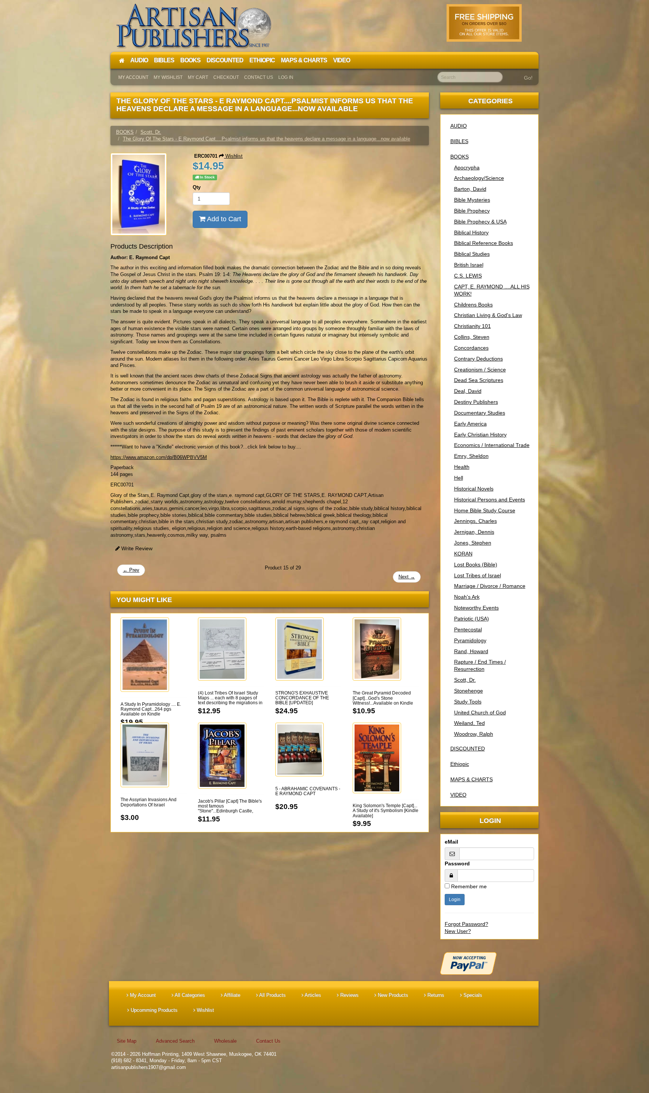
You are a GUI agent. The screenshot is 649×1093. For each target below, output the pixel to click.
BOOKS (459, 157)
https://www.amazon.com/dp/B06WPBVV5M (158, 457)
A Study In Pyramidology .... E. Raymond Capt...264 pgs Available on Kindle (151, 709)
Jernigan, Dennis (474, 532)
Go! (528, 78)
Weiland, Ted (469, 723)
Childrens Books (473, 305)
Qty (197, 187)
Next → (406, 577)
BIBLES (459, 141)
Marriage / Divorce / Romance (489, 586)
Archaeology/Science (479, 178)
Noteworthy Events (476, 608)
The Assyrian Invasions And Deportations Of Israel (149, 802)
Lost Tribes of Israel (477, 575)
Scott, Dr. (465, 680)
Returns (435, 995)
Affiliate (231, 995)
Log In (285, 77)
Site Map (126, 1041)
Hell (458, 478)
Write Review (136, 548)
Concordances (471, 348)
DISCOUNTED (467, 749)
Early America (470, 424)
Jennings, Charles (475, 521)
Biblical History (471, 232)
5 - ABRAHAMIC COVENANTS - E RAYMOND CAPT (307, 791)
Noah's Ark (467, 597)
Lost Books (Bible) (475, 565)
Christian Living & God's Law (488, 315)
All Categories (189, 995)
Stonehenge (468, 691)
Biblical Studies (472, 254)
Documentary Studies (479, 413)
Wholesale (225, 1041)
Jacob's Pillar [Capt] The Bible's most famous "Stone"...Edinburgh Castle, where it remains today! (230, 809)
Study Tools (467, 702)
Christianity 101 (472, 326)
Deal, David (467, 391)
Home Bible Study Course (484, 510)
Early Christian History (480, 435)
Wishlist (233, 156)
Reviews (349, 995)
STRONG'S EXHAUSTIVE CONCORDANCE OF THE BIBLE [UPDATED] (302, 697)
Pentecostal (468, 630)
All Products (272, 995)
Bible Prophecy (472, 211)
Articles (312, 995)
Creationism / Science (480, 370)
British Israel (468, 265)
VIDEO (458, 795)
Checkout (226, 77)
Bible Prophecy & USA (480, 222)
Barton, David (470, 189)
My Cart (198, 77)
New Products (392, 995)
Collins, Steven (471, 337)
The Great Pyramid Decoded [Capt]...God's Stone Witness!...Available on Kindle (383, 697)
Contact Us (258, 77)
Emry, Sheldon (471, 456)
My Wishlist (168, 77)
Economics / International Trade (492, 445)
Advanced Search (175, 1041)
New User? (458, 931)
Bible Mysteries (472, 200)
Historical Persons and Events (489, 500)
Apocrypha (467, 168)
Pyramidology (470, 640)
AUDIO (458, 126)
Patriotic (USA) (471, 619)
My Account (133, 77)
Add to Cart (223, 219)
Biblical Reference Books (483, 243)
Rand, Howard (471, 651)
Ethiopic (459, 764)
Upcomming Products (153, 1010)
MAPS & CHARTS (471, 779)
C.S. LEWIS (468, 276)
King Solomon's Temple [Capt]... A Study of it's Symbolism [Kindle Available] (385, 810)
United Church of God (480, 713)
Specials (472, 995)
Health (461, 467)
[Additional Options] (489, 963)
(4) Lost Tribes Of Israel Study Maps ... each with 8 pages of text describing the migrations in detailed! (230, 700)
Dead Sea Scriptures (478, 380)
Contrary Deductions (478, 359)
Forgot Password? (466, 924)
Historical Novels (474, 489)
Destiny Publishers (476, 402)
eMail (451, 842)
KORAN (463, 554)
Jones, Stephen (472, 543)
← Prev (131, 570)
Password (457, 864)
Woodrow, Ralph (473, 734)
